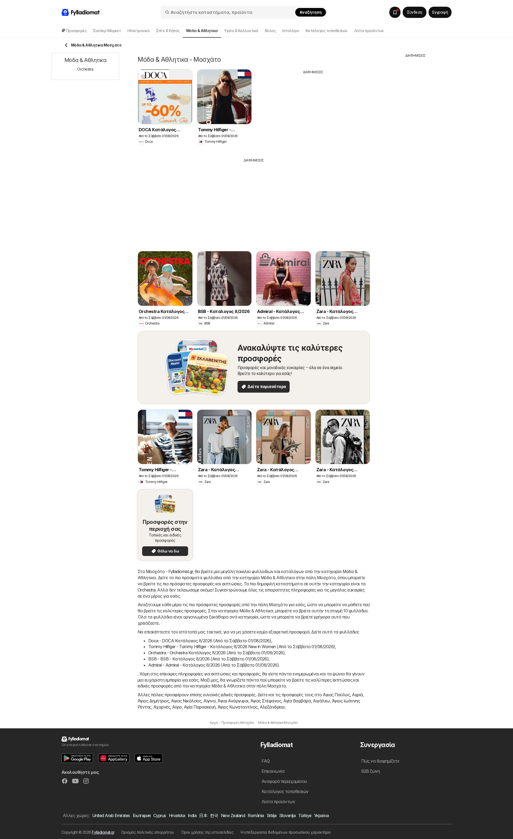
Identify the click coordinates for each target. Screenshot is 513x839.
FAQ (266, 761)
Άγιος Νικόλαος (186, 700)
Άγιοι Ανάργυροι (232, 700)
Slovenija (287, 815)
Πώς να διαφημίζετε (380, 761)
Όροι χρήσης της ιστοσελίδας (207, 832)
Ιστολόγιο (290, 30)
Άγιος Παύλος (336, 694)
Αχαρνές (161, 707)
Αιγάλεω (321, 700)
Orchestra (146, 590)
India (192, 815)
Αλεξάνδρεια (272, 707)
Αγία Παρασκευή (200, 707)
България (142, 815)
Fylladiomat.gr (103, 832)
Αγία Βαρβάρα (297, 700)
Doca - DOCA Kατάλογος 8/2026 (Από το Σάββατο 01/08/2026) (209, 640)
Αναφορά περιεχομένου (284, 781)
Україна (321, 815)
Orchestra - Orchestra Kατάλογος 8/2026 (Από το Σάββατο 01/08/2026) (216, 652)
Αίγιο (177, 707)
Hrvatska (177, 815)
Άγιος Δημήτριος (153, 700)
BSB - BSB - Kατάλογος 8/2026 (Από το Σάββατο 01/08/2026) (208, 659)
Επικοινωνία (273, 771)
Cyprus (159, 815)
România (256, 815)
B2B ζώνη (370, 771)
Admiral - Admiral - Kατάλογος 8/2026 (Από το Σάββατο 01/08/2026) (213, 665)
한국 (214, 815)
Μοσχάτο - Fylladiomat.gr (169, 571)
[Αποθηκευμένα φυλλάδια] (395, 12)
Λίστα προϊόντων (369, 30)
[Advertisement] (313, 112)
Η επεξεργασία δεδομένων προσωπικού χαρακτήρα (286, 832)
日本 (203, 815)
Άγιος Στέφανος (266, 700)
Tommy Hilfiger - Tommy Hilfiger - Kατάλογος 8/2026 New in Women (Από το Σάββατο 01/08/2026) (241, 646)
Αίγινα (209, 700)
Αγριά (357, 694)
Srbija (272, 815)
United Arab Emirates (111, 815)
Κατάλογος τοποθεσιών (327, 30)
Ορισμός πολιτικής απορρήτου (147, 832)
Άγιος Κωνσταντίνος (237, 707)
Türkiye (304, 815)
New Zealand (233, 815)
